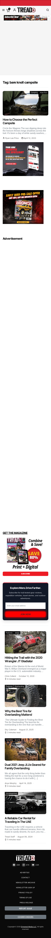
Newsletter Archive (25, 883)
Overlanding (19, 686)
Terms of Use (25, 898)
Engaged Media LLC (28, 927)
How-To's (43, 93)
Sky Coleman (10, 729)
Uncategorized (11, 793)
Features (9, 633)
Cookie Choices (25, 917)
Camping (34, 93)
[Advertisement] (25, 48)
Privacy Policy (25, 893)
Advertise (24, 873)
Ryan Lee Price (12, 138)
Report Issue (25, 908)
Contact (25, 878)
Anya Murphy (11, 783)
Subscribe (25, 574)
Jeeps (17, 633)
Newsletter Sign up (25, 888)
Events (17, 740)
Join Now (25, 614)
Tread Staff (10, 837)
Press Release (26, 903)
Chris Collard (10, 676)
